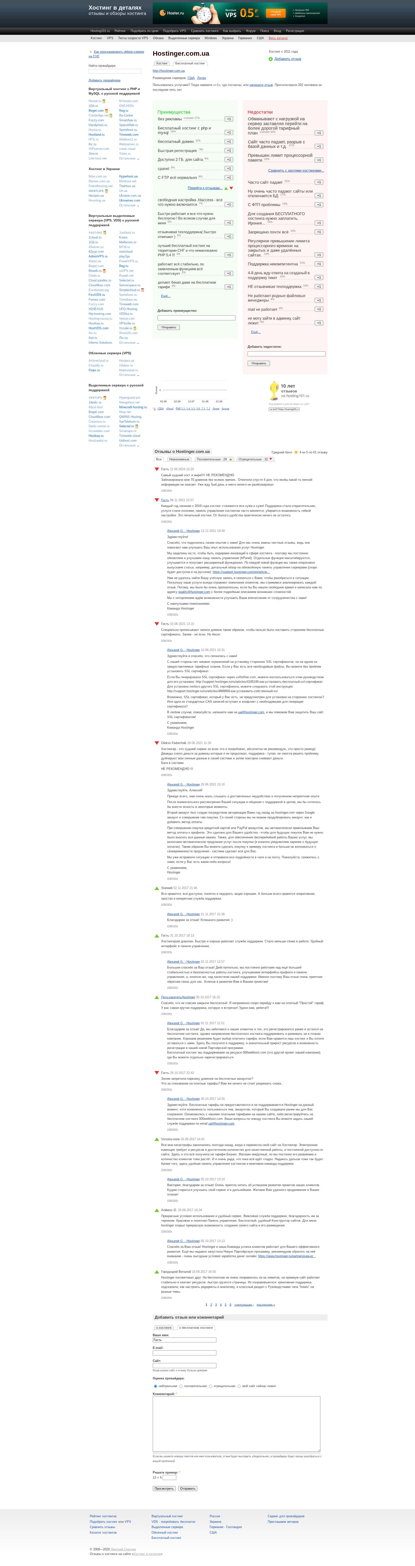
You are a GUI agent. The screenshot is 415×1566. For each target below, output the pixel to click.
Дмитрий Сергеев (123, 1549)
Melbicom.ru (127, 242)
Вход (277, 31)
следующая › (244, 1304)
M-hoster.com (128, 101)
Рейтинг (120, 31)
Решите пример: (166, 1472)
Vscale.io (125, 328)
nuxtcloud (126, 251)
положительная (195, 1386)
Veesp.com (127, 318)
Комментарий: (165, 1394)
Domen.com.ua (99, 181)
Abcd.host (96, 407)
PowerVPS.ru (128, 261)
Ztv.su (123, 338)
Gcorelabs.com (99, 431)
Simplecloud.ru (129, 290)
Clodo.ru (94, 275)
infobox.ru (126, 365)
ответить (166, 490)
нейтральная (167, 1386)
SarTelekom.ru (129, 421)
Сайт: (157, 1361)
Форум (251, 31)
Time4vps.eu (128, 299)
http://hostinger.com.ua (169, 71)
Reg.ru (123, 110)
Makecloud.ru (128, 370)
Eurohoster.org (99, 290)
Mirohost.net (127, 181)
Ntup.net (125, 412)
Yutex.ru (125, 153)
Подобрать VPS (174, 31)
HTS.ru (93, 139)
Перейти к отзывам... (205, 188)
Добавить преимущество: (177, 310)
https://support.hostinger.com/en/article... (241, 572)
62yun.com (96, 251)
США (260, 38)
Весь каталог (278, 38)
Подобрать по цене (144, 31)
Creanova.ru (97, 421)
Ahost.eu (95, 261)
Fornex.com (97, 299)
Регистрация (295, 31)
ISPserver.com (99, 149)
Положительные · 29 (212, 459)
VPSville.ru (127, 323)
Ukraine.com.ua (130, 195)
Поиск (264, 31)
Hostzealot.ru (98, 440)
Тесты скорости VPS (133, 38)
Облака (158, 38)
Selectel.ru (126, 280)
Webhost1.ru (128, 139)
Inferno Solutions (100, 342)
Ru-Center (126, 115)
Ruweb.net (126, 275)
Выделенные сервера (184, 38)
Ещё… (166, 296)
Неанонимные (179, 459)
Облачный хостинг (165, 1532)
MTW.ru (124, 247)
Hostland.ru (96, 134)
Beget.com (96, 110)
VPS (110, 38)
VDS (155, 1521)
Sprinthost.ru (128, 130)
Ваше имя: (161, 1335)
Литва (201, 78)
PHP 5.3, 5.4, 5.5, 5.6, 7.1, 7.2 (193, 408)
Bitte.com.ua (97, 176)
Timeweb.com (129, 134)
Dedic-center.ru (99, 426)
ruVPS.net (126, 271)
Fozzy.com (96, 120)
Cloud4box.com (99, 285)
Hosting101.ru (100, 31)
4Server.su (96, 247)
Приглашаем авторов (283, 1521)
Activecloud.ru (99, 360)
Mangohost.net (129, 402)
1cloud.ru (95, 237)
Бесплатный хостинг (190, 63)
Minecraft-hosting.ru (133, 407)
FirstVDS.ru (97, 295)
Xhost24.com (128, 333)
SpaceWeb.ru (128, 125)
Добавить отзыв (288, 59)
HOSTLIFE (96, 190)
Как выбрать (232, 31)
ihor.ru (93, 338)
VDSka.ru (126, 314)
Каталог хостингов (103, 1532)
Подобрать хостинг (103, 1521)
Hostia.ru (95, 130)
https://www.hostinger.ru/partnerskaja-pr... (287, 1256)
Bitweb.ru (95, 271)
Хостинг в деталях (115, 7)
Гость (165, 500)
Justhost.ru (127, 232)
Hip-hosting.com (100, 314)
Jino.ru (93, 153)
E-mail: (158, 1348)
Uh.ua (123, 191)
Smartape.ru (127, 431)
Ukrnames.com (129, 200)
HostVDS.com (99, 328)
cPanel (169, 408)
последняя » (266, 1304)
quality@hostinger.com (194, 592)
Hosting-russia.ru (100, 318)
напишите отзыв (261, 85)
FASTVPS (95, 232)
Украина (227, 38)
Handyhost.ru (98, 125)
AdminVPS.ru (98, 256)
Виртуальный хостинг (167, 1516)
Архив (225, 408)
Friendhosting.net (101, 186)
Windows (211, 38)
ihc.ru (92, 144)
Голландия (234, 1527)
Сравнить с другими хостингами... (296, 170)
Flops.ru (94, 370)
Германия (245, 38)
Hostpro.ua (96, 195)
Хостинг (96, 38)
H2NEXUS (96, 309)
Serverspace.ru (129, 285)
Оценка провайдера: (168, 1378)
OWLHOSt (126, 106)
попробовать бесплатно (178, 1521)
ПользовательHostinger (178, 997)
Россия (215, 1516)
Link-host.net (98, 158)
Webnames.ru (128, 144)
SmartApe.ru (128, 120)
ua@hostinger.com (251, 712)
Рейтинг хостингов (103, 1516)
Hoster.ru (95, 101)
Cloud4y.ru (96, 365)
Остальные (127, 158)
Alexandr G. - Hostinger (183, 531)
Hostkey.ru (96, 323)
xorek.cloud (127, 149)
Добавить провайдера (104, 80)
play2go (124, 256)
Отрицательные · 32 (253, 459)
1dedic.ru (95, 402)
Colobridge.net (99, 115)
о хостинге (163, 1327)
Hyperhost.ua (128, 176)
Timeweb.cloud (129, 436)
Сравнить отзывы (102, 1527)
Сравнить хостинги (204, 31)
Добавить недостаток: (265, 346)
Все (159, 459)
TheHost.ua (127, 186)
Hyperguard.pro (129, 397)
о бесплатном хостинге (196, 1327)
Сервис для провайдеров (286, 1516)
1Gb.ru (93, 106)
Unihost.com (128, 440)
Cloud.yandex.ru (100, 280)
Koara (123, 237)
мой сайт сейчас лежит (258, 1386)
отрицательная (224, 1386)
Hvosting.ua (97, 200)
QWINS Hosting (130, 417)
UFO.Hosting (128, 309)
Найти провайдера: (102, 65)
